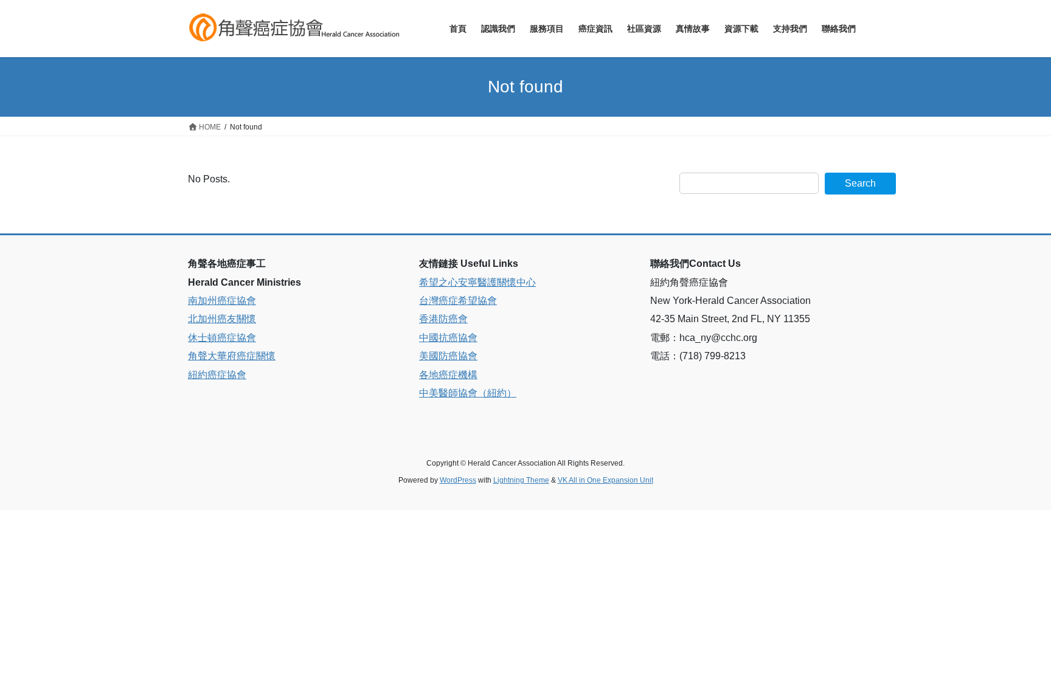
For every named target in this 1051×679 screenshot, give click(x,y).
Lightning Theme (521, 480)
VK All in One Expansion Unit (605, 480)
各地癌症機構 (448, 375)
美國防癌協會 (448, 356)
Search (860, 183)
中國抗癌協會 (448, 338)
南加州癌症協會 (222, 300)
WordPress (458, 480)
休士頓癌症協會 (222, 338)
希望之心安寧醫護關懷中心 (477, 282)
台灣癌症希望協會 (458, 300)
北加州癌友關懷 (222, 319)
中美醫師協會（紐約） (467, 393)
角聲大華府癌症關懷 (232, 356)
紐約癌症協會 (217, 375)
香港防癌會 (443, 319)
